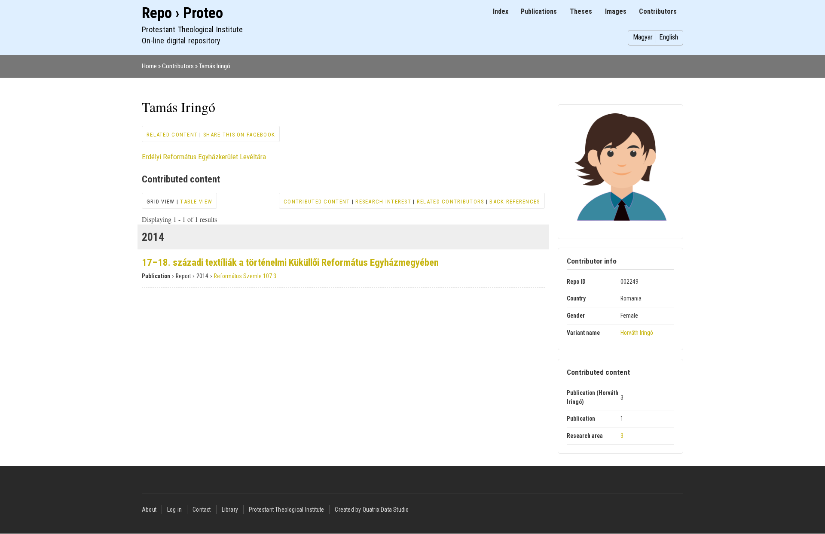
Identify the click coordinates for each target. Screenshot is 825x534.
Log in (174, 509)
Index (500, 11)
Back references (514, 201)
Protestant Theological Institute (286, 509)
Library (230, 509)
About (149, 509)
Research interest (383, 201)
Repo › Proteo (182, 13)
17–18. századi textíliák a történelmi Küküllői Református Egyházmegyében (290, 262)
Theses (581, 11)
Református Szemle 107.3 (245, 276)
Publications (539, 11)
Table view (196, 201)
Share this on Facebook (239, 134)
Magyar (643, 37)
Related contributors (450, 201)
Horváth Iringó (636, 332)
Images (615, 11)
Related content (172, 134)
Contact (201, 509)
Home (149, 66)
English (668, 37)
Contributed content (317, 201)
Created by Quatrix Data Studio (372, 509)
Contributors (658, 11)
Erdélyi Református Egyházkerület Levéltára (204, 156)
